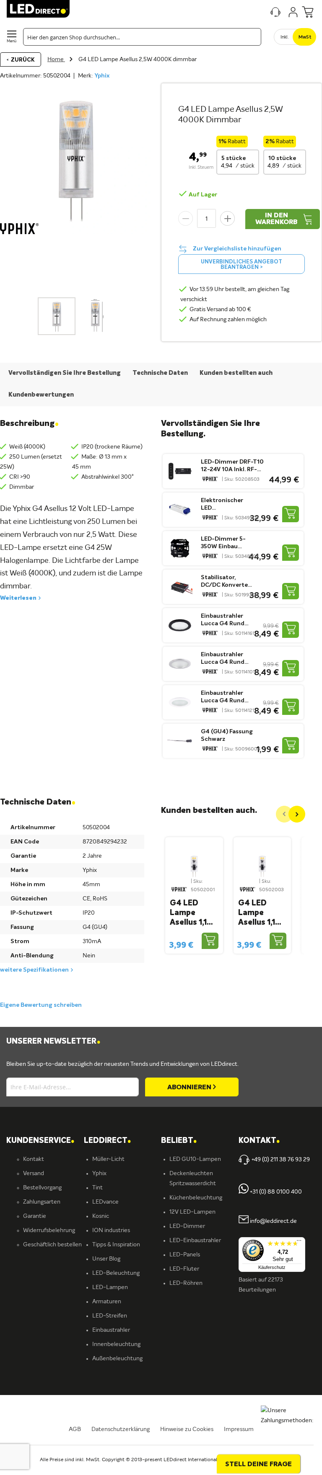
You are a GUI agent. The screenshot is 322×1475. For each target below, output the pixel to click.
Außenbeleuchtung (117, 1359)
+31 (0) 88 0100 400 (275, 1192)
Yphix (101, 76)
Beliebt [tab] (179, 1141)
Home (56, 59)
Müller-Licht (108, 1159)
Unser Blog (106, 1259)
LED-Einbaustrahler (195, 1240)
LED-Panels (184, 1255)
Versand (33, 1173)
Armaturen (106, 1302)
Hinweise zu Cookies (186, 1429)
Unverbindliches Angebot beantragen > (241, 264)
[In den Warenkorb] (290, 514)
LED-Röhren (186, 1283)
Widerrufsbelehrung (49, 1230)
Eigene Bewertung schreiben (41, 1005)
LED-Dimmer (187, 1226)
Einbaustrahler (111, 1330)
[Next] (296, 814)
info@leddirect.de (273, 1222)
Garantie (34, 1216)
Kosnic (100, 1216)
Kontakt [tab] (259, 1141)
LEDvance (105, 1202)
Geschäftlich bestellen (52, 1245)
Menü (11, 41)
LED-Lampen (110, 1287)
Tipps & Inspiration (116, 1245)
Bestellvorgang (42, 1188)
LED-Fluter (184, 1269)
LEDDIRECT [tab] (107, 1141)
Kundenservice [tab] (40, 1141)
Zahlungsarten (41, 1202)
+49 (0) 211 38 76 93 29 (281, 1160)
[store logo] (38, 9)
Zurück (22, 60)
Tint (97, 1188)
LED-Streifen (109, 1316)
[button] (95, 316)
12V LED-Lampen (192, 1212)
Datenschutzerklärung (120, 1429)
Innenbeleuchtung (116, 1344)
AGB (75, 1429)
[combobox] (142, 37)
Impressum (239, 1429)
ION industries (111, 1230)
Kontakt (33, 1159)
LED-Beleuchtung (116, 1273)
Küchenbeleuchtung (195, 1198)
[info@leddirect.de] (244, 1222)
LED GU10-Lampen (195, 1159)
